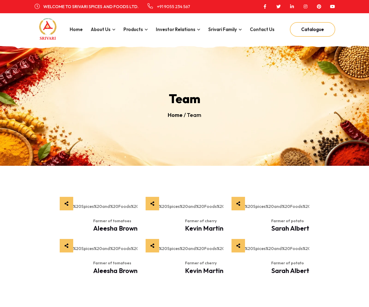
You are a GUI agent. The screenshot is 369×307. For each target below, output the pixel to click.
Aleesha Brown (115, 228)
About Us (100, 29)
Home (76, 29)
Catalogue (312, 29)
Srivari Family (222, 29)
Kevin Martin (204, 228)
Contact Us (262, 29)
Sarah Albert (290, 228)
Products (133, 29)
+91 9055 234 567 (173, 6)
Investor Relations (175, 29)
